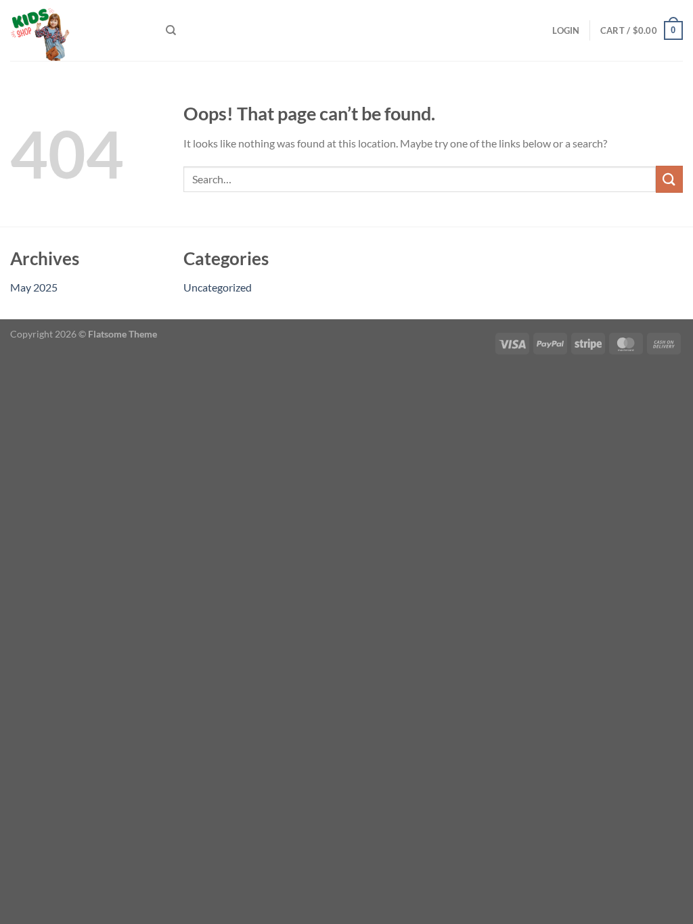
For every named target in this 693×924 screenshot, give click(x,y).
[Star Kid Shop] (78, 30)
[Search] (171, 30)
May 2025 (34, 287)
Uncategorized (217, 287)
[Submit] (669, 179)
